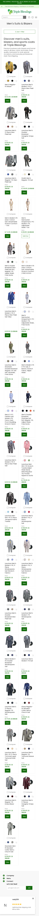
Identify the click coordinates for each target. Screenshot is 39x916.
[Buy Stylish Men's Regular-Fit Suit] (27, 160)
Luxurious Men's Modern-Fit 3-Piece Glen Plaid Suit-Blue (11, 314)
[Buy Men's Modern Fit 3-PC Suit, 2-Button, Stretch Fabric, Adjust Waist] (27, 347)
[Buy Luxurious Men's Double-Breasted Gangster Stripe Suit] (27, 113)
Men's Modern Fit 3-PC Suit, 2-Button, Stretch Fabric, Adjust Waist (27, 369)
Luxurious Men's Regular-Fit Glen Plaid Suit (11, 180)
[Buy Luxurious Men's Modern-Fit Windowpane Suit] (27, 595)
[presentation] (16, 81)
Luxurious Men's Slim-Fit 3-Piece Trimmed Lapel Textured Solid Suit (11, 756)
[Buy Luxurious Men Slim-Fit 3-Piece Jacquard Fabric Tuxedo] (11, 498)
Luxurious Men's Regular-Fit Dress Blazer (10, 802)
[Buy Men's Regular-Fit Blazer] (11, 67)
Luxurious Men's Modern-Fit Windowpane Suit (27, 616)
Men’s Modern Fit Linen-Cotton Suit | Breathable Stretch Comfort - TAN (11, 222)
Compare (12, 76)
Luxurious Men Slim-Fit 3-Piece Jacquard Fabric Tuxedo (11, 518)
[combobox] (12, 17)
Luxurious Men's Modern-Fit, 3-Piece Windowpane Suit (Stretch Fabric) (10, 568)
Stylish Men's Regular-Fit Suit (27, 179)
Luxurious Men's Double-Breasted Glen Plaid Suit (10, 616)
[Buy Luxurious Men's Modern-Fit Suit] (27, 641)
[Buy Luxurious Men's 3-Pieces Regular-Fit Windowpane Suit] (11, 689)
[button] (29, 17)
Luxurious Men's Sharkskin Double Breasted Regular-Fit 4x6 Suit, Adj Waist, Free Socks (11, 369)
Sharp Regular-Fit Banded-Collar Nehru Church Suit (27, 709)
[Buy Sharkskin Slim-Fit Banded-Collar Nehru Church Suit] (11, 828)
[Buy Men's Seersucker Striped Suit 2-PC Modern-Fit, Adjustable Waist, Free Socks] (27, 298)
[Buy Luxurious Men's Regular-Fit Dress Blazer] (11, 782)
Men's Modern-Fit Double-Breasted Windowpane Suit (10, 663)
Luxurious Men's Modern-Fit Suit (27, 660)
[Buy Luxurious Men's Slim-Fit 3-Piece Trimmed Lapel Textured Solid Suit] (11, 735)
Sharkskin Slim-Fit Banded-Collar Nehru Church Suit (10, 849)
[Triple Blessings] (19, 11)
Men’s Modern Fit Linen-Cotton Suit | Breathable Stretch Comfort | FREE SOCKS (27, 269)
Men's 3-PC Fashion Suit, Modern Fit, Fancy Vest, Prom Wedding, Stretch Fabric (10, 419)
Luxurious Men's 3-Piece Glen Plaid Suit (10, 132)
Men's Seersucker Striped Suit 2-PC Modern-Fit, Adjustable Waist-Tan (27, 222)
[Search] (24, 17)
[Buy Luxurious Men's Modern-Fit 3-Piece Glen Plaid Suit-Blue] (11, 298)
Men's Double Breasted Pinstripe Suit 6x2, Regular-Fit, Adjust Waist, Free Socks (27, 419)
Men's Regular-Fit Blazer (10, 85)
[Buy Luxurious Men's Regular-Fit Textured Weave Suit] (27, 735)
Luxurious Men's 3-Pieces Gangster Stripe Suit (27, 803)
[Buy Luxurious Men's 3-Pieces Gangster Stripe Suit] (27, 782)
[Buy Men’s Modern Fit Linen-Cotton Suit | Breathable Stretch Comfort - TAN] (11, 204)
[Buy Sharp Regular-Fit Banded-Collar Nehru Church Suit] (27, 689)
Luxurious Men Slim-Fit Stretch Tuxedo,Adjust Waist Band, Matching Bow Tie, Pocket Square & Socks (27, 470)
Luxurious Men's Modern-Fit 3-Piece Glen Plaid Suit (27, 87)
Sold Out (25, 236)
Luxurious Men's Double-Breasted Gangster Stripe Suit (27, 134)
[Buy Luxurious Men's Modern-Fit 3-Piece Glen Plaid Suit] (27, 67)
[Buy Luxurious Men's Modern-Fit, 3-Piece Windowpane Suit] (27, 498)
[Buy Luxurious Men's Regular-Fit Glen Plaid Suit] (11, 160)
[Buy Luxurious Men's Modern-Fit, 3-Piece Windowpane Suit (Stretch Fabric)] (11, 546)
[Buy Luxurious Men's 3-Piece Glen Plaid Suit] (11, 113)
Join (29, 888)
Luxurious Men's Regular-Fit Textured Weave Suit (27, 755)
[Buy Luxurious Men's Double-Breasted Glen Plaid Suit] (11, 595)
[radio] (8, 81)
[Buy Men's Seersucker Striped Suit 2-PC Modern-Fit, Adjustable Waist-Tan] (27, 204)
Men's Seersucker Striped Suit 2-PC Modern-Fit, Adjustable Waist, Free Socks (27, 320)
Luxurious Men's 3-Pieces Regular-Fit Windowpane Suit (10, 710)
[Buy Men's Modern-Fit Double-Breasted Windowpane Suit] (11, 641)
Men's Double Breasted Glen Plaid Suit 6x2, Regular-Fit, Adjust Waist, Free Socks (10, 270)
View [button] (7, 101)
